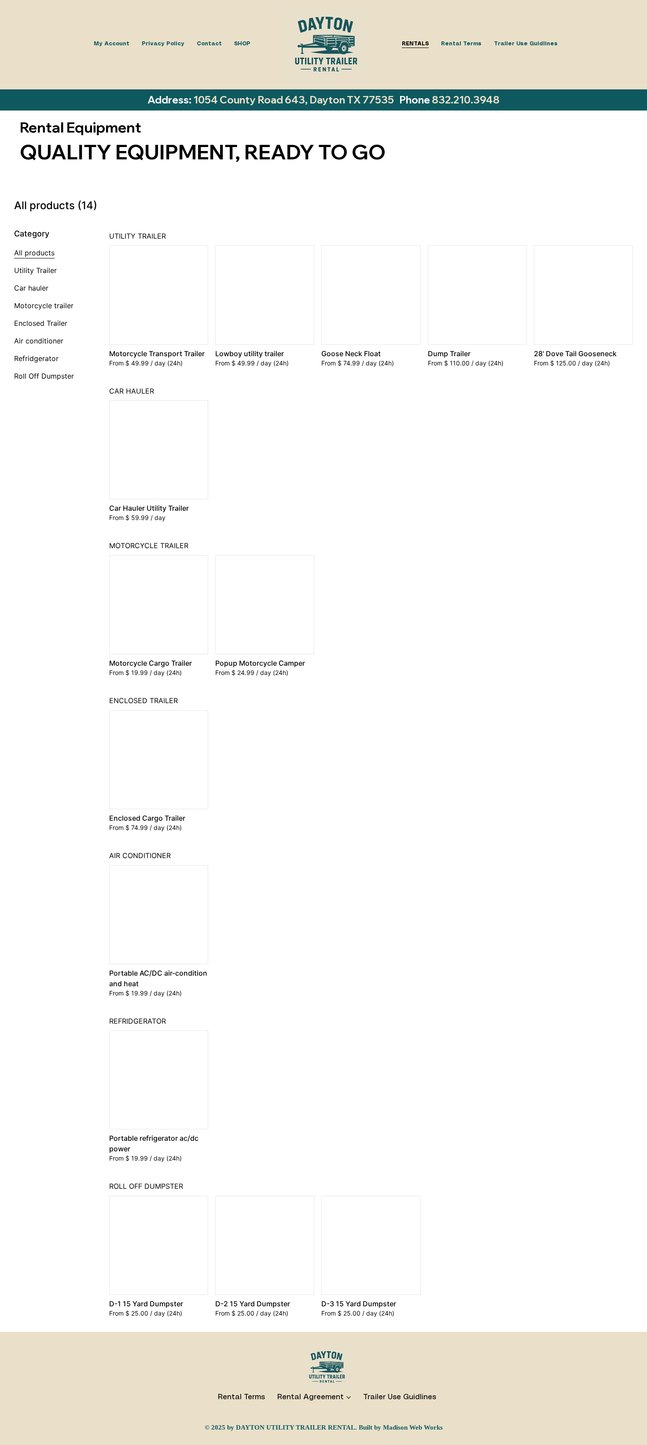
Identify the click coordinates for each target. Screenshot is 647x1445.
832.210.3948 (466, 99)
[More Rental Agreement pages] (348, 1397)
